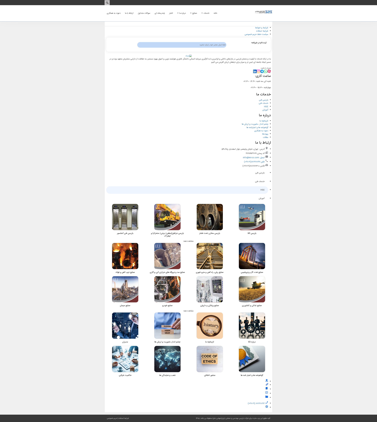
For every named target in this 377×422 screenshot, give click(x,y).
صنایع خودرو (167, 305)
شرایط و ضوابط (261, 28)
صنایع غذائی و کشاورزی (252, 305)
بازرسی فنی (263, 100)
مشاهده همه (188, 241)
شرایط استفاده (262, 31)
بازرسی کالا (252, 233)
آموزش (265, 110)
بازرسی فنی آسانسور (125, 233)
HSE (266, 106)
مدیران (125, 342)
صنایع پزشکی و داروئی (209, 305)
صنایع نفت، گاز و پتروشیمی (252, 272)
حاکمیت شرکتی (125, 375)
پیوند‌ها (265, 134)
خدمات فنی (263, 103)
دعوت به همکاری (261, 131)
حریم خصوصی (112, 418)
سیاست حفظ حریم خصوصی (256, 34)
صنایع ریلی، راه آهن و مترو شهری (210, 272)
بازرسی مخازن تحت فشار (209, 233)
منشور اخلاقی (209, 375)
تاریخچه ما (263, 121)
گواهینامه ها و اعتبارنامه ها (257, 127)
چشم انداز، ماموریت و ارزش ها (167, 342)
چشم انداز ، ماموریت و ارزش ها (255, 124)
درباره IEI (252, 342)
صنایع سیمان (125, 305)
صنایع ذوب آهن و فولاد (125, 272)
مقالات (265, 137)
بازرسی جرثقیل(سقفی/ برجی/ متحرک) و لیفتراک (167, 235)
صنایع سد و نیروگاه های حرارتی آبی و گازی (167, 272)
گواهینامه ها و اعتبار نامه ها (252, 375)
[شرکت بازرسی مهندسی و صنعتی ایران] (263, 12)
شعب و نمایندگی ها (167, 375)
